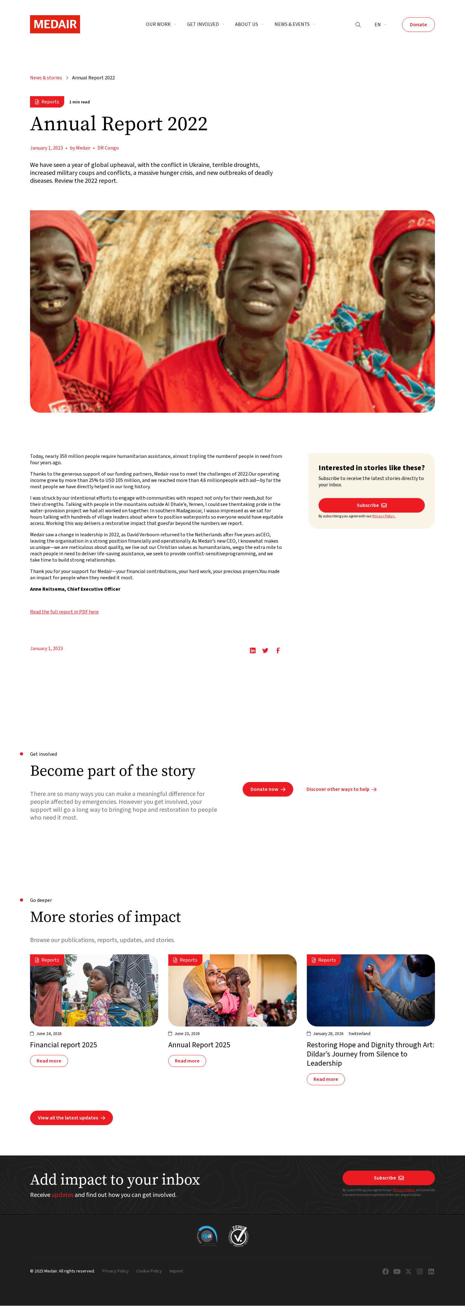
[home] (55, 24)
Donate (418, 24)
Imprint (176, 1271)
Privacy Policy (404, 1190)
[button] (161, 24)
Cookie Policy (149, 1271)
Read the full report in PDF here (64, 611)
